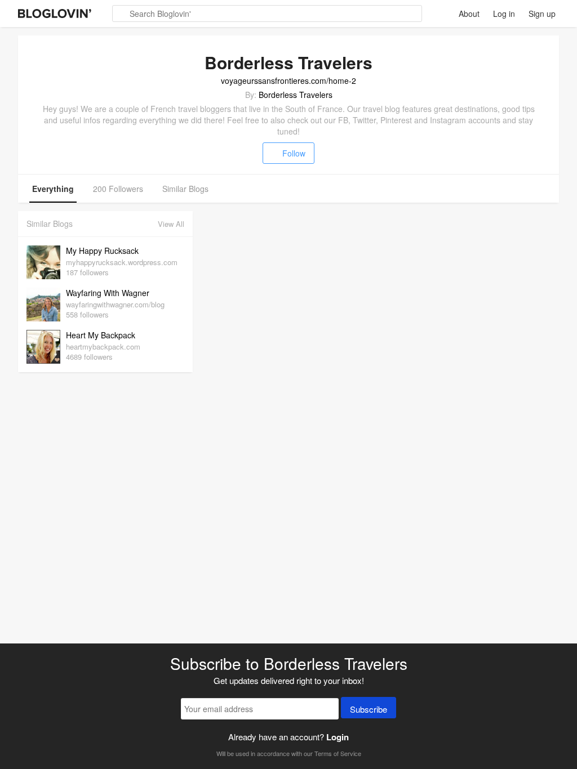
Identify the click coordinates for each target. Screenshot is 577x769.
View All (171, 223)
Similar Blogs (185, 188)
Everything (53, 188)
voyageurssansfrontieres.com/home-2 (288, 80)
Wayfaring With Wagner (107, 293)
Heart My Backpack (100, 335)
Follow (293, 153)
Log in (504, 13)
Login (337, 737)
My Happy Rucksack (102, 250)
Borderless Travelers (295, 94)
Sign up (542, 13)
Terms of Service (337, 753)
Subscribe (368, 709)
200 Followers (118, 188)
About (469, 13)
